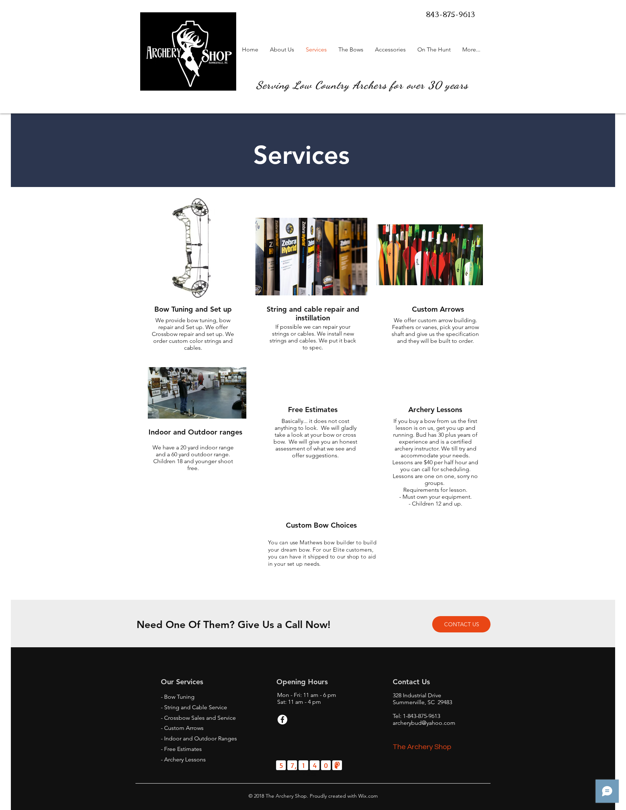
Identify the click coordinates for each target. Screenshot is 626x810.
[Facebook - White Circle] (282, 719)
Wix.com (367, 796)
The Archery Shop (422, 747)
